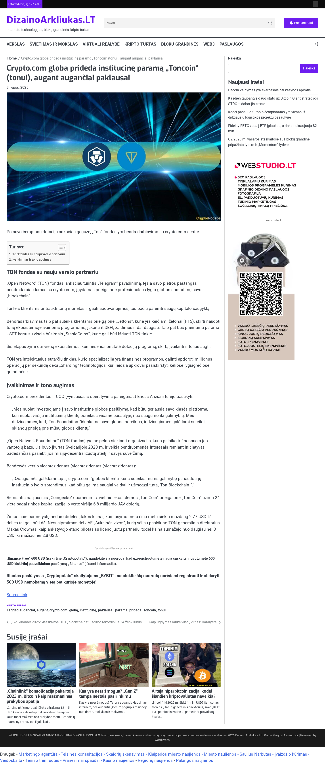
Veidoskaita (11, 760)
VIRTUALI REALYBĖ (101, 44)
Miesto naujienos (220, 754)
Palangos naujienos (194, 760)
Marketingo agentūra (38, 754)
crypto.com (58, 610)
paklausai (105, 610)
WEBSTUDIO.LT (19, 735)
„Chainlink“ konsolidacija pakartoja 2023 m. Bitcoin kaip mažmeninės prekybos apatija (40, 696)
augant (42, 610)
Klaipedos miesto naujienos (174, 754)
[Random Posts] (316, 44)
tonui (162, 610)
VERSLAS (16, 44)
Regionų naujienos (155, 760)
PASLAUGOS (232, 44)
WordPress (162, 740)
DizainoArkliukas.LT (51, 21)
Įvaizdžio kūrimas (291, 754)
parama (121, 610)
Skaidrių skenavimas (125, 754)
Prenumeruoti (303, 22)
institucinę (88, 610)
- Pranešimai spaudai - (81, 760)
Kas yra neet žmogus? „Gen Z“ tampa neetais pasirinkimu (108, 693)
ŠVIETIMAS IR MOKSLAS (54, 44)
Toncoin (149, 610)
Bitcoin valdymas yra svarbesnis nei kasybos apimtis (269, 90)
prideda (135, 610)
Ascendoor (290, 735)
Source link (17, 594)
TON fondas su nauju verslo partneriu (38, 254)
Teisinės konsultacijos (82, 754)
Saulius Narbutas (255, 754)
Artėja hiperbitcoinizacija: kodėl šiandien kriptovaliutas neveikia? (184, 693)
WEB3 (209, 44)
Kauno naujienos (118, 760)
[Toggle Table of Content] (60, 248)
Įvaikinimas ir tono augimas (31, 259)
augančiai (27, 610)
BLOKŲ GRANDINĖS (180, 44)
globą (73, 610)
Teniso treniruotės (42, 760)
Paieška (234, 58)
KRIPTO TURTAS (140, 44)
